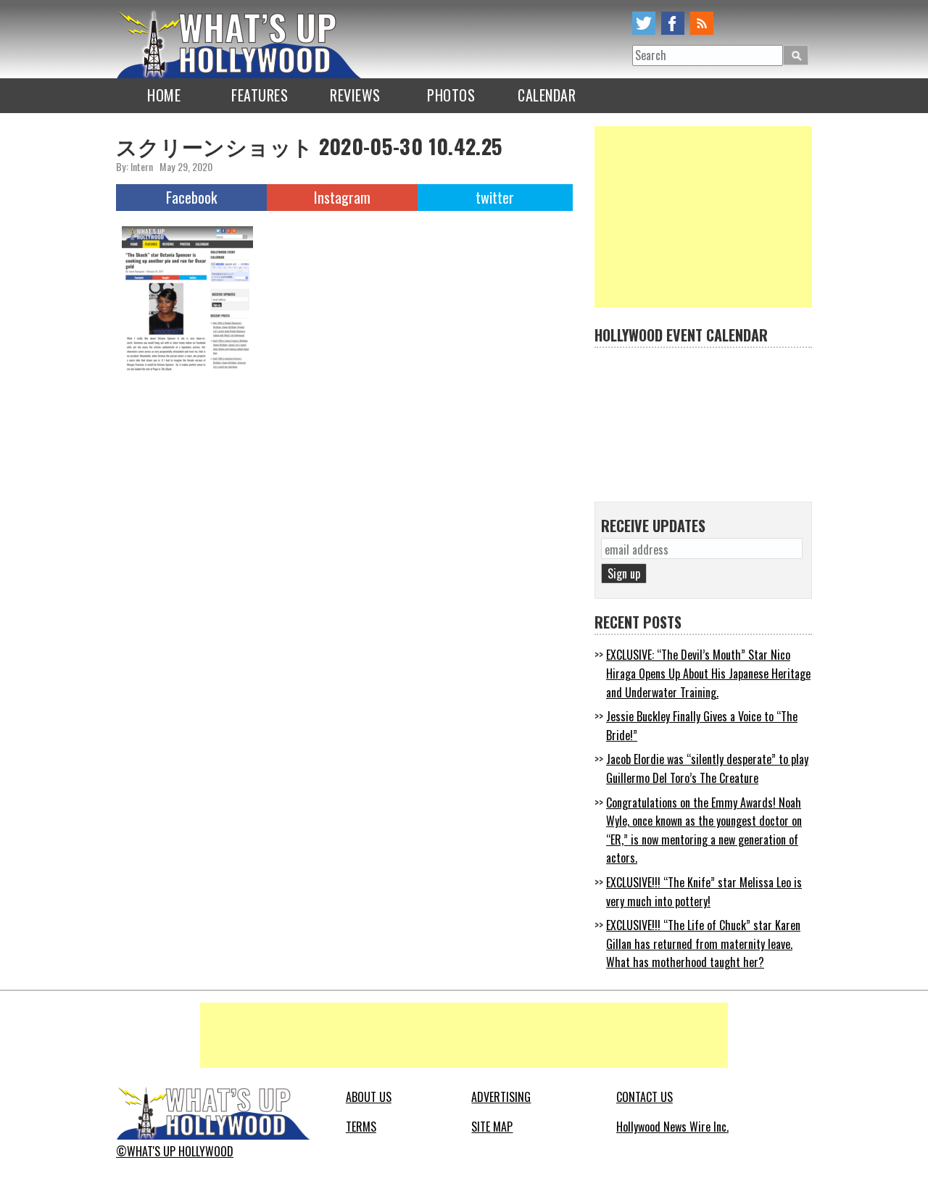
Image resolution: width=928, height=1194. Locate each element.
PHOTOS (451, 95)
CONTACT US (644, 1097)
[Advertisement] (703, 216)
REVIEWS (355, 95)
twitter (643, 23)
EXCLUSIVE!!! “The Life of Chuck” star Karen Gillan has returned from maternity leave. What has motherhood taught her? (703, 943)
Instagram (342, 197)
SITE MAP (492, 1126)
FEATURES (259, 95)
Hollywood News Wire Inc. (672, 1126)
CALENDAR (547, 95)
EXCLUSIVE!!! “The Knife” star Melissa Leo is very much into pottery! (704, 892)
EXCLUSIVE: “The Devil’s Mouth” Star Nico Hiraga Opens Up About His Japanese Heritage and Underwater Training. (708, 673)
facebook (672, 23)
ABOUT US (369, 1097)
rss (701, 23)
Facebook (191, 197)
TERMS (361, 1126)
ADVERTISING (501, 1097)
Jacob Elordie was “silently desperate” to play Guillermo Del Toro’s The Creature (707, 768)
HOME (164, 95)
